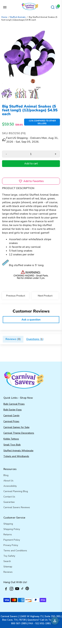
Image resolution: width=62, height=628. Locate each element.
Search (7, 561)
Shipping (8, 523)
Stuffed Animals (18, 17)
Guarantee (9, 502)
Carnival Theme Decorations (18, 433)
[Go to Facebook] (6, 589)
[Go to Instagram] (11, 589)
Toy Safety (9, 556)
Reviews (8, 572)
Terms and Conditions (15, 550)
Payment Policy (11, 539)
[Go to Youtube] (17, 589)
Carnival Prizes (11, 421)
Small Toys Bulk (12, 444)
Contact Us (9, 496)
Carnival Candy (11, 415)
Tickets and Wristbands (16, 456)
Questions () (34, 339)
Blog (5, 475)
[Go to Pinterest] (27, 589)
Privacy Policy (10, 545)
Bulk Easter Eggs (12, 409)
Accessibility (10, 486)
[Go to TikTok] (22, 589)
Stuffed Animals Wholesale (18, 450)
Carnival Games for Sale (16, 427)
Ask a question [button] (31, 320)
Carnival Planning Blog (15, 491)
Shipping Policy (11, 529)
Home (4, 17)
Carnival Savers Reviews (16, 507)
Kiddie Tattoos (11, 438)
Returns (7, 534)
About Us (8, 480)
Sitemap (7, 566)
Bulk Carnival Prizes (14, 404)
